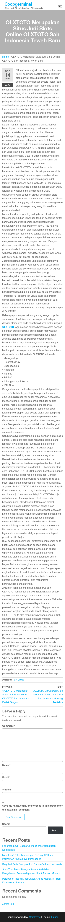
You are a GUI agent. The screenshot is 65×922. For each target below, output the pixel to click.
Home (5, 56)
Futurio (54, 917)
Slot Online (19, 679)
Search (6, 824)
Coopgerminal (18, 4)
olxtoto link (8, 904)
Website (6, 789)
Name (6, 765)
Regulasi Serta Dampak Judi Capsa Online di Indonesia (32, 864)
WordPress (35, 917)
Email (6, 777)
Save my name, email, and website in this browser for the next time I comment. (32, 807)
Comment (8, 726)
